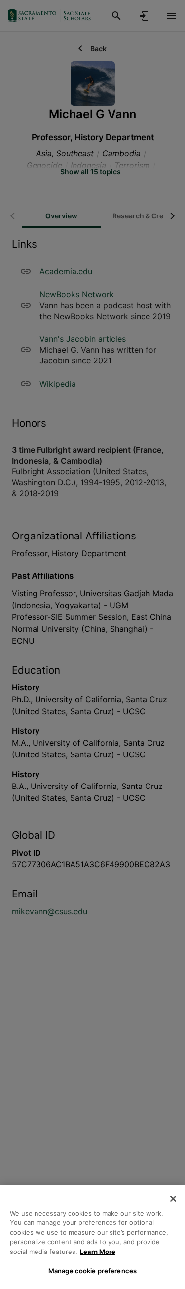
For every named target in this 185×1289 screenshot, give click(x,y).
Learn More (97, 1251)
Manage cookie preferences (92, 1271)
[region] (92, 1237)
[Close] (173, 1199)
